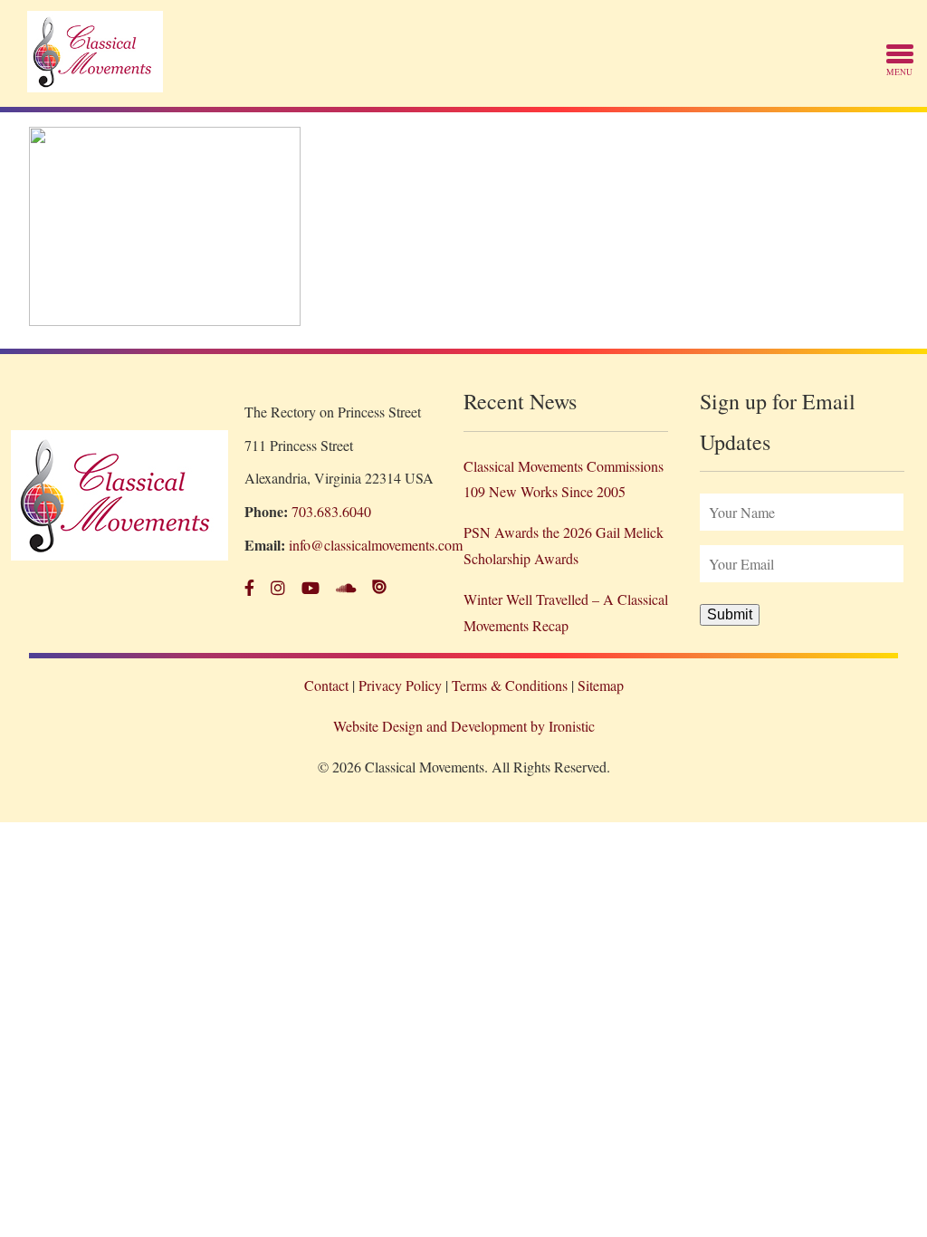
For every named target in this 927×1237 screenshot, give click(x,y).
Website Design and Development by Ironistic (464, 725)
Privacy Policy (400, 685)
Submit (729, 614)
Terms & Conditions (510, 685)
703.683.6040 (331, 511)
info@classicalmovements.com (376, 544)
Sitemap (601, 685)
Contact (326, 685)
